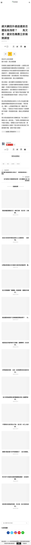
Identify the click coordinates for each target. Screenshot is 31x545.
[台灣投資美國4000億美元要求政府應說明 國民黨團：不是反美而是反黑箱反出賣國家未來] (15, 253)
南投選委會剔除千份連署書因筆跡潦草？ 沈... (15, 317)
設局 (8, 163)
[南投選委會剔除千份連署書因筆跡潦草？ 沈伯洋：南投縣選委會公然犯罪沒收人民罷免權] (15, 306)
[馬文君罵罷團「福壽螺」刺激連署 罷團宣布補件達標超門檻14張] (15, 279)
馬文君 (18, 163)
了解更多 (24, 543)
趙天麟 (13, 163)
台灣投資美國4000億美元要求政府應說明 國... (15, 265)
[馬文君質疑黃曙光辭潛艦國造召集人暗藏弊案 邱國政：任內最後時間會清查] (15, 386)
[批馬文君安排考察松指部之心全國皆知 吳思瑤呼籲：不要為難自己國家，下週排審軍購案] (15, 226)
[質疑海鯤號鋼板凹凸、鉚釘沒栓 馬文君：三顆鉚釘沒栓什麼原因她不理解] (15, 199)
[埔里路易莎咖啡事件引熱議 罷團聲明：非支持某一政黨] (15, 331)
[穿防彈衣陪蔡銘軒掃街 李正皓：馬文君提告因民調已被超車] (15, 492)
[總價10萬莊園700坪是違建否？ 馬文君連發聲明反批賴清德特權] (15, 440)
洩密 (3, 163)
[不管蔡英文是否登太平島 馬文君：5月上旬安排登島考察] (15, 413)
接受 (19, 543)
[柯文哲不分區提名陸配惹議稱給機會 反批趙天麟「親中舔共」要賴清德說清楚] (15, 465)
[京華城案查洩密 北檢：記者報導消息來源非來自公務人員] (15, 358)
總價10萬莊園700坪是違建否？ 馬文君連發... (15, 452)
